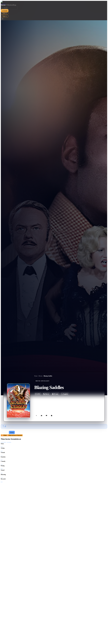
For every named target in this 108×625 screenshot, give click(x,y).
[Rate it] (51, 415)
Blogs (14, 5)
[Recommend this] (41, 415)
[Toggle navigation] (2, 19)
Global (12, 432)
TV (6, 5)
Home (35, 376)
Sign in (4, 13)
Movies (3, 5)
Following (5, 432)
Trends (4, 10)
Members (10, 5)
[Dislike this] (46, 415)
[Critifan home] (54, 2)
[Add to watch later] (36, 415)
